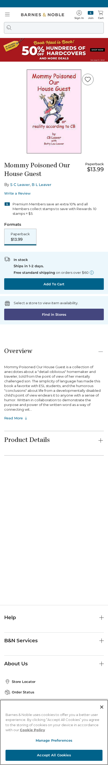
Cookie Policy (32, 730)
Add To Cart (54, 284)
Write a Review (17, 193)
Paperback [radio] (20, 237)
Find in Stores (54, 314)
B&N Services (21, 641)
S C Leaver (20, 184)
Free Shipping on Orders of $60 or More (54, 3)
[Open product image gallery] (54, 111)
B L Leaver (41, 184)
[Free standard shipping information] (92, 272)
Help (10, 617)
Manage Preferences (54, 740)
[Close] (101, 707)
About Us (16, 664)
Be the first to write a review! (54, 551)
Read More (13, 418)
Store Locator (23, 682)
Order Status (23, 692)
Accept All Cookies (54, 755)
